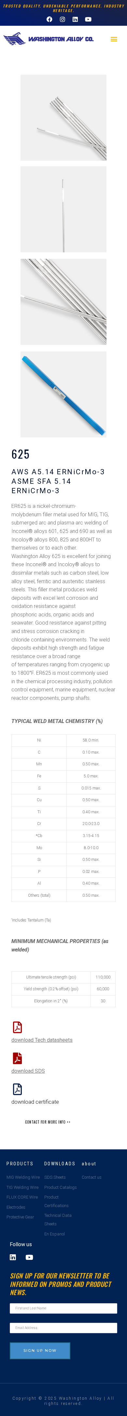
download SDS (28, 1071)
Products (20, 1163)
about (89, 1163)
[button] (114, 39)
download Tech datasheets (42, 1040)
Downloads (60, 1163)
